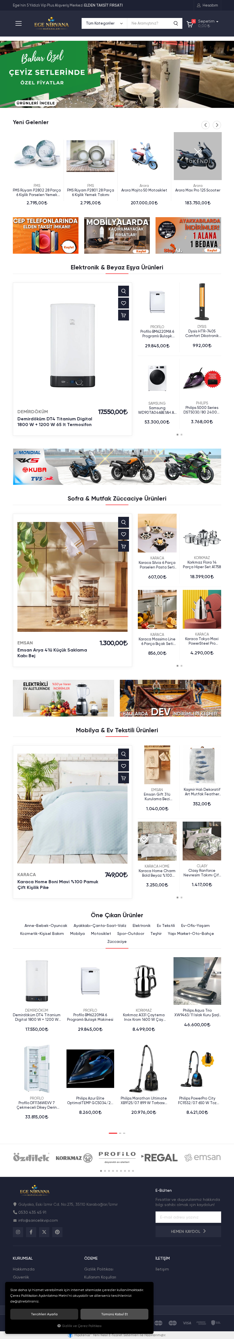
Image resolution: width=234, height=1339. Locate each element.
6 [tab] (121, 1171)
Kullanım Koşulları (100, 1277)
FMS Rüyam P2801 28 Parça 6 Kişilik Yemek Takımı (36, 192)
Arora (90, 185)
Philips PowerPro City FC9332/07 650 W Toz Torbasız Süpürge (197, 1100)
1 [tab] (108, 105)
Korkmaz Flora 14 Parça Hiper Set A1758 (202, 564)
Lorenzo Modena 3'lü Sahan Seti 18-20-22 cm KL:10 (197, 192)
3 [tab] (119, 105)
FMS (37, 185)
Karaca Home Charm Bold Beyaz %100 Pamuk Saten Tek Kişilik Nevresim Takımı (157, 873)
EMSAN (25, 643)
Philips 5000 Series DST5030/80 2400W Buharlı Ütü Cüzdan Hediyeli (202, 410)
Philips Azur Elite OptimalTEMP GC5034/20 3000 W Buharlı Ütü (90, 1100)
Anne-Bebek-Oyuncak (46, 925)
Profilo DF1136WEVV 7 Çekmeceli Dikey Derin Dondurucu (37, 1105)
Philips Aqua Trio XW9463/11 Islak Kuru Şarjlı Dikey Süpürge (197, 1012)
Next (217, 125)
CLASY (202, 866)
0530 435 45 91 (32, 1212)
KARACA (157, 558)
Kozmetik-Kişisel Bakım (42, 933)
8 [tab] (129, 1171)
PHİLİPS (202, 403)
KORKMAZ (202, 558)
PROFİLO (157, 327)
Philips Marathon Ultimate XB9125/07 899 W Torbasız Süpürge (144, 1100)
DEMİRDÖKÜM (32, 411)
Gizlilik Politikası (98, 1269)
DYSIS (201, 326)
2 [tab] (112, 105)
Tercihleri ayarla (44, 1314)
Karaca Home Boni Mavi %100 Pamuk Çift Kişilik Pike (57, 884)
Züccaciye (117, 941)
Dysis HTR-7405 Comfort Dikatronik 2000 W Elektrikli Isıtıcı (202, 333)
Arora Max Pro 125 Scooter (144, 190)
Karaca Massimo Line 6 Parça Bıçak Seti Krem (157, 641)
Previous (205, 125)
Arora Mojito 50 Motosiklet (91, 190)
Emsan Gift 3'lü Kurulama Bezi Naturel (157, 796)
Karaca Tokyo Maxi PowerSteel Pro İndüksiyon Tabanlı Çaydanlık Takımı (202, 641)
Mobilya (77, 933)
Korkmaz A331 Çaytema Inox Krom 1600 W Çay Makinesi (144, 1017)
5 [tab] (117, 1171)
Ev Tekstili (166, 925)
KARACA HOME (157, 866)
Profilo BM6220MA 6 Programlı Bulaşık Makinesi (157, 333)
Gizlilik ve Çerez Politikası (82, 1326)
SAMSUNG (157, 403)
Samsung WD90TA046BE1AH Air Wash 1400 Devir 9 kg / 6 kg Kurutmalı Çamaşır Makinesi (157, 410)
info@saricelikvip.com (38, 1220)
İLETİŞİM (163, 1258)
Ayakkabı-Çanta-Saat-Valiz (100, 925)
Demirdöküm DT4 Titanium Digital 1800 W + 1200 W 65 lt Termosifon (54, 421)
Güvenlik (21, 1277)
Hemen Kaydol (186, 1231)
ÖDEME (91, 1258)
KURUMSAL (23, 1258)
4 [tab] (126, 105)
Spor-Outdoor (130, 933)
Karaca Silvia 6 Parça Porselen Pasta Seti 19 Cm (157, 565)
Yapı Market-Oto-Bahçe (191, 933)
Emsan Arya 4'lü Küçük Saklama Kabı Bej (52, 652)
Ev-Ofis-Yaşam (195, 925)
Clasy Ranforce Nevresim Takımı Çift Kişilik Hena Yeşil (201, 873)
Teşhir (156, 933)
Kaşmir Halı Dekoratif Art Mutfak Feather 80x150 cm (202, 791)
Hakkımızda (24, 1269)
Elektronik (142, 925)
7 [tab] (125, 1171)
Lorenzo (198, 185)
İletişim (162, 1269)
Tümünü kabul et (114, 1314)
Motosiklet (101, 933)
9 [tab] (133, 1171)
